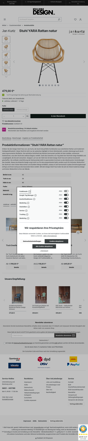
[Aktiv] (66, 191)
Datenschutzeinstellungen (32, 241)
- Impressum (44, 251)
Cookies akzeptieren (56, 241)
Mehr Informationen (50, 236)
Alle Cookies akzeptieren (44, 246)
